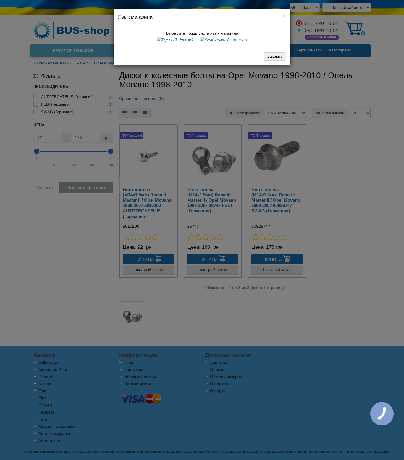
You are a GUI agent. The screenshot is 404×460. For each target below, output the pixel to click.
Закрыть (275, 56)
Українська (236, 39)
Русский (185, 39)
